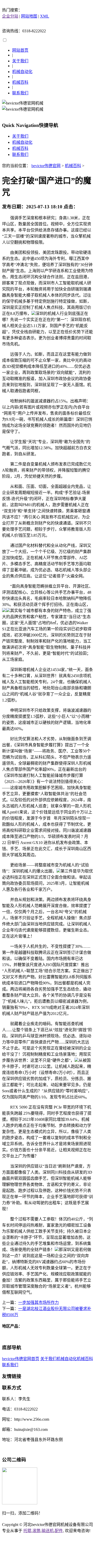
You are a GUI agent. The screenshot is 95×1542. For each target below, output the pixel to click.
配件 (59, 1531)
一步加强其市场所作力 (38, 1302)
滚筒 (36, 1531)
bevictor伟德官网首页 (20, 1359)
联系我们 (20, 93)
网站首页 (20, 50)
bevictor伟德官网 (46, 166)
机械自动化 (22, 71)
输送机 (48, 1531)
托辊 (27, 1531)
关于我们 (20, 61)
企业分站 (10, 16)
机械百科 (20, 82)
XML (44, 16)
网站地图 (29, 16)
